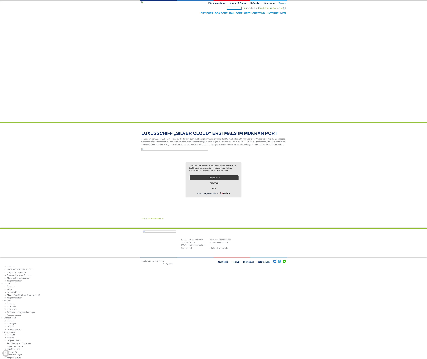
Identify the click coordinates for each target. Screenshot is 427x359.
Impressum (248, 262)
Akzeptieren (214, 178)
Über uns (11, 266)
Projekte (10, 326)
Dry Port (168, 263)
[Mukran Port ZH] (276, 8)
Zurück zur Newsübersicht (152, 218)
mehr (214, 188)
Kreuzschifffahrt (14, 292)
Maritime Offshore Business (18, 278)
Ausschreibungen (14, 354)
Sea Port (7, 283)
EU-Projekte (12, 352)
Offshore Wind (10, 318)
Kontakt (235, 262)
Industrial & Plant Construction (20, 269)
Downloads (223, 262)
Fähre (9, 289)
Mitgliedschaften (14, 340)
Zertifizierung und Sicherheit (19, 343)
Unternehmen (9, 332)
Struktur (10, 337)
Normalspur (12, 309)
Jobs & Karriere (13, 349)
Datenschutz (264, 262)
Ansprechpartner (14, 281)
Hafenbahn (11, 306)
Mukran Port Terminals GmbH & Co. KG (23, 295)
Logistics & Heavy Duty (16, 272)
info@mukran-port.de (219, 248)
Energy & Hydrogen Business (19, 275)
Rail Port (7, 300)
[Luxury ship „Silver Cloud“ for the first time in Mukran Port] (264, 8)
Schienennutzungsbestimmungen (21, 312)
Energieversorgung (15, 346)
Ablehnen (214, 183)
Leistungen (11, 323)
